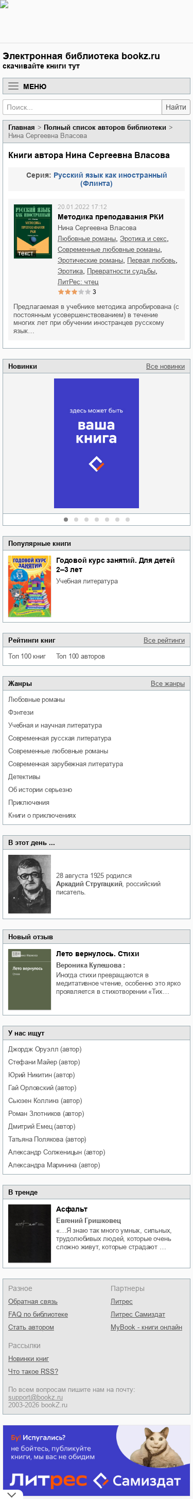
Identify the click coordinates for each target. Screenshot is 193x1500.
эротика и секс (143, 239)
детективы (24, 777)
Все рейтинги (164, 640)
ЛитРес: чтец (78, 282)
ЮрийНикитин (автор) (41, 1075)
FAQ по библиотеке (38, 1314)
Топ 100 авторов (80, 656)
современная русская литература (59, 738)
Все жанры (168, 683)
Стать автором (31, 1327)
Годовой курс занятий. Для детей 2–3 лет (115, 565)
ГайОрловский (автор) (42, 1088)
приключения (28, 802)
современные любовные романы (58, 751)
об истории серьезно (40, 790)
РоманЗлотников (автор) (45, 1113)
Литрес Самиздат (138, 1314)
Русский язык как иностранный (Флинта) (110, 179)
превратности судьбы (121, 271)
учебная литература (86, 581)
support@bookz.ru (35, 1397)
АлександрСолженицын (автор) (56, 1152)
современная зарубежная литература (65, 764)
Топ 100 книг (27, 656)
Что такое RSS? (33, 1371)
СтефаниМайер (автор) (44, 1062)
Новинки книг (28, 1359)
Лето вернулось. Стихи (97, 954)
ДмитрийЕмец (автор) (41, 1126)
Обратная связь (33, 1301)
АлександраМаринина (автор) (54, 1165)
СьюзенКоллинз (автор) (45, 1101)
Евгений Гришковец (88, 1221)
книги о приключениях (42, 815)
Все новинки (165, 366)
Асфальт (71, 1209)
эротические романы (90, 260)
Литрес (122, 1301)
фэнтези (20, 712)
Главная (21, 127)
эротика (70, 271)
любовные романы (36, 699)
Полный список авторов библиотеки (105, 127)
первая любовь (151, 260)
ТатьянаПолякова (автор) (47, 1139)
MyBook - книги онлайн (146, 1327)
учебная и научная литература (54, 725)
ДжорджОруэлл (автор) (44, 1049)
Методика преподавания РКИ (111, 217)
